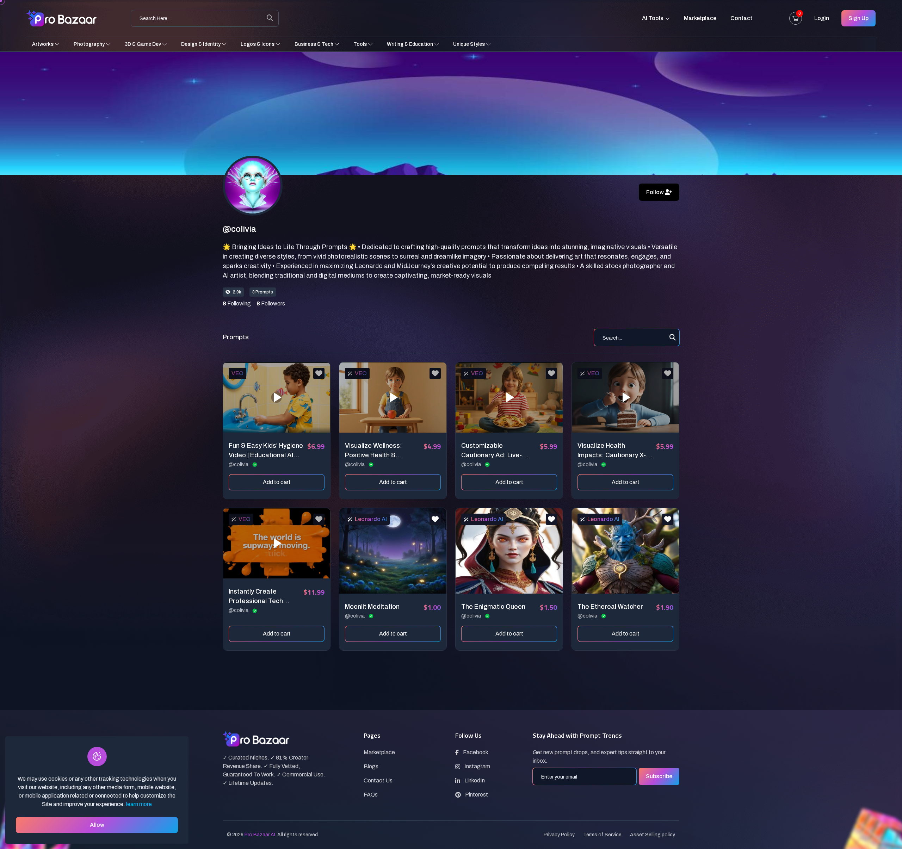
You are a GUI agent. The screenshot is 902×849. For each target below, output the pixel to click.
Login (821, 18)
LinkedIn (474, 780)
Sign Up (858, 18)
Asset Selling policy (652, 834)
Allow (97, 825)
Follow (655, 192)
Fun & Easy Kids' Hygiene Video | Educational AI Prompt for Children (266, 451)
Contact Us (378, 780)
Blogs (371, 766)
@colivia (239, 464)
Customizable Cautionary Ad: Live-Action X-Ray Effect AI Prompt (494, 451)
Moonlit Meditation (372, 606)
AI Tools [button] (653, 18)
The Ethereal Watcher (610, 606)
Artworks (43, 44)
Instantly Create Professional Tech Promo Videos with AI (260, 597)
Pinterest (476, 795)
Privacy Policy (559, 834)
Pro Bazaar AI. (260, 834)
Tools (360, 44)
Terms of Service (602, 834)
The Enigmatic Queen (493, 606)
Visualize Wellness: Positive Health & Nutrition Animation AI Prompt (377, 451)
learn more (139, 804)
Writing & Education (410, 44)
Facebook (475, 752)
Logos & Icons (258, 44)
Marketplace (700, 18)
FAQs (371, 795)
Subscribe (659, 776)
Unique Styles (469, 44)
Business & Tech (314, 44)
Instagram (477, 766)
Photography (90, 44)
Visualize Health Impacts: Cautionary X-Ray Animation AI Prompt (614, 451)
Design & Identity (201, 44)
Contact (741, 18)
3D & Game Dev (143, 44)
